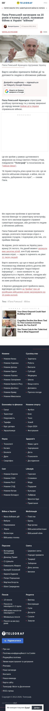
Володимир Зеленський (9, 552)
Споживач (32, 478)
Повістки (31, 517)
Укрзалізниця (9, 431)
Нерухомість (9, 418)
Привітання (33, 503)
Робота (31, 363)
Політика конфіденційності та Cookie (19, 653)
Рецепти (30, 595)
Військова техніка (11, 538)
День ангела (33, 568)
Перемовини (9, 525)
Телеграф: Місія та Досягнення (16, 687)
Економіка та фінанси (12, 405)
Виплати (31, 367)
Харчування (33, 448)
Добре (37, 708)
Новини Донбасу (11, 388)
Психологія (33, 456)
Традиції (31, 559)
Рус (45, 3)
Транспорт (8, 414)
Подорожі (32, 486)
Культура (32, 491)
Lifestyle (30, 469)
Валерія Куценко (13, 26)
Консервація (33, 604)
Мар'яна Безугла (11, 582)
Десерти (31, 612)
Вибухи (7, 521)
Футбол (31, 410)
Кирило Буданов (11, 574)
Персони (6, 546)
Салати (31, 617)
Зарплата (32, 359)
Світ (4, 469)
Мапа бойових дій (11, 517)
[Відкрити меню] (4, 3)
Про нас (6, 649)
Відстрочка (32, 525)
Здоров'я (30, 439)
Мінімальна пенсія (12, 617)
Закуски (31, 621)
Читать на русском (9, 32)
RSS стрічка (8, 691)
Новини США (9, 478)
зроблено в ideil (9, 703)
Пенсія (5, 595)
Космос (7, 448)
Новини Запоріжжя (12, 380)
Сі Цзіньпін (8, 561)
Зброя (6, 529)
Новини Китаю (10, 491)
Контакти (7, 674)
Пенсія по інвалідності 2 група (12, 605)
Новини (5, 354)
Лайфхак (32, 495)
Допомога (32, 388)
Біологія (7, 452)
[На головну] (24, 3)
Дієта (30, 452)
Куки (27, 708)
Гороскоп (32, 474)
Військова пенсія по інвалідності (12, 612)
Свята (29, 546)
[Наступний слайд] (46, 8)
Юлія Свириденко (11, 587)
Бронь (30, 521)
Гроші (6, 410)
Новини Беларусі (11, 495)
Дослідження (33, 461)
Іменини (31, 572)
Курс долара (9, 426)
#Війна (27, 302)
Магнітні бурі (33, 499)
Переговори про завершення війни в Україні (24, 8)
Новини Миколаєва (12, 396)
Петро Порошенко (12, 578)
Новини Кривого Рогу (13, 384)
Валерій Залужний (12, 570)
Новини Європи (11, 474)
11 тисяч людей (9, 257)
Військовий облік (35, 533)
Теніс (30, 418)
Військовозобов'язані (37, 529)
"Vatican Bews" (9, 166)
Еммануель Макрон (12, 566)
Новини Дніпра (10, 367)
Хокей (30, 422)
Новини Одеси (10, 371)
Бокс (30, 414)
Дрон (6, 456)
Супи (30, 608)
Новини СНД (9, 486)
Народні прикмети (36, 555)
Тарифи (7, 422)
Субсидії (31, 371)
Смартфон (8, 461)
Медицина (32, 375)
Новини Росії (9, 482)
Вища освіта (33, 384)
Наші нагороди (9, 670)
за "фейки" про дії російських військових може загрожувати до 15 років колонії (23, 292)
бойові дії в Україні (29, 106)
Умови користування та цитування (18, 662)
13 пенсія (8, 600)
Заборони (32, 563)
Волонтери (8, 533)
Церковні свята (34, 551)
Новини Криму (10, 392)
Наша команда (9, 678)
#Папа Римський (14, 302)
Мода (30, 482)
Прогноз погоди (35, 392)
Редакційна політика (12, 657)
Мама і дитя (33, 444)
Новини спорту (33, 405)
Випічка (31, 600)
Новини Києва (10, 359)
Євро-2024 (32, 426)
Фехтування (33, 431)
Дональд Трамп (10, 557)
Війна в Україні (9, 511)
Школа (31, 380)
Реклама (6, 666)
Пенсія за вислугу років (11, 622)
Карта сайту (8, 682)
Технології (8, 444)
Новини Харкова (11, 363)
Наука (4, 439)
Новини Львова (10, 375)
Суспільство (32, 354)
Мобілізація (31, 511)
